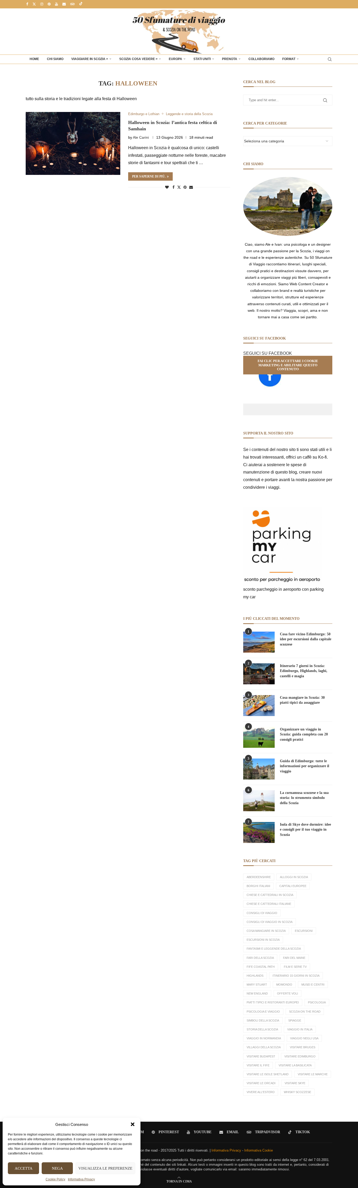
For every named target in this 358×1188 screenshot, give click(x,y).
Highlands (255, 975)
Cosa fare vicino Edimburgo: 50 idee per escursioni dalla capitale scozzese (305, 639)
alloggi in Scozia (294, 877)
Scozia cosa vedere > (138, 59)
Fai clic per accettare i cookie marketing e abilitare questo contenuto (288, 365)
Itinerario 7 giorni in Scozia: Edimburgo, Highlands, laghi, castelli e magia (303, 671)
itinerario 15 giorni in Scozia (296, 975)
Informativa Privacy (81, 1179)
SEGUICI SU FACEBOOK (267, 353)
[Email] (64, 4)
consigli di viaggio (262, 913)
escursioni (304, 930)
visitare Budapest (261, 1056)
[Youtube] (56, 4)
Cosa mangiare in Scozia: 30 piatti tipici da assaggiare (302, 700)
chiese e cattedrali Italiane (269, 903)
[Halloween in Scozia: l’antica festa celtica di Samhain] (73, 143)
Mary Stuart (257, 984)
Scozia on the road (305, 1011)
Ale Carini (141, 137)
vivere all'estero (261, 1092)
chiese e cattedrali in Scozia (270, 894)
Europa (175, 59)
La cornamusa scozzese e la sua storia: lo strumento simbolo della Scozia (304, 798)
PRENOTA (229, 59)
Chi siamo (55, 59)
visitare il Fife (258, 1065)
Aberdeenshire (259, 877)
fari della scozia (260, 957)
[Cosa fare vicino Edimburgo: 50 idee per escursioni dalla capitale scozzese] (259, 642)
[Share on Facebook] (173, 187)
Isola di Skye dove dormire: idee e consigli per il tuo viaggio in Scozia (305, 830)
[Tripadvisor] (72, 4)
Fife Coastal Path (261, 966)
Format (288, 59)
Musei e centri (312, 984)
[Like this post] (167, 187)
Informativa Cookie (258, 1150)
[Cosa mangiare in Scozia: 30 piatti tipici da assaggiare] (259, 705)
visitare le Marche (313, 1074)
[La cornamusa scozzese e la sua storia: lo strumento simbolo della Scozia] (259, 800)
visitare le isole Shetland (268, 1074)
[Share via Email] (191, 187)
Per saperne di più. (149, 176)
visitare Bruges (302, 1047)
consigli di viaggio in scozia (269, 921)
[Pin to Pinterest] (185, 187)
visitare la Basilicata (295, 1065)
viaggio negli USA (304, 1038)
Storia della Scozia (262, 1029)
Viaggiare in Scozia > (89, 59)
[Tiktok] (81, 4)
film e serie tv (295, 966)
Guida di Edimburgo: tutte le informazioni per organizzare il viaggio (304, 766)
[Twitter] (34, 4)
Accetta (23, 1168)
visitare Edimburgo (300, 1056)
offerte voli (287, 993)
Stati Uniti (202, 59)
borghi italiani (258, 886)
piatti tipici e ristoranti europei (273, 1002)
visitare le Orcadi (261, 1083)
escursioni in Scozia (263, 939)
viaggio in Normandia (264, 1038)
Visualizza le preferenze (105, 1168)
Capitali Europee (292, 886)
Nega (57, 1168)
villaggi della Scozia (264, 1047)
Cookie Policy (55, 1179)
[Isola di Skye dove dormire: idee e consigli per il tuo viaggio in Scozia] (259, 832)
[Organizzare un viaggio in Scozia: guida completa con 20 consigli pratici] (259, 737)
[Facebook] (27, 4)
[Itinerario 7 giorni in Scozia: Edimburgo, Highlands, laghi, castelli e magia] (259, 673)
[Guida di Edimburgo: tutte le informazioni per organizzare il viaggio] (259, 769)
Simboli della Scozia (263, 1020)
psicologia (317, 1002)
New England (257, 993)
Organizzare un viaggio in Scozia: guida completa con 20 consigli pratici (304, 734)
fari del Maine (294, 957)
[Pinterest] (49, 4)
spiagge (294, 1020)
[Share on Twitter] (179, 187)
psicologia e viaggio (263, 1011)
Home (34, 59)
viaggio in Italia (299, 1029)
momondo (284, 984)
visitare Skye (295, 1083)
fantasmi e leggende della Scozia (274, 948)
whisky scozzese (297, 1092)
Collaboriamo (261, 59)
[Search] (329, 59)
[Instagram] (42, 4)
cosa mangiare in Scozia (266, 930)
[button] (132, 1124)
